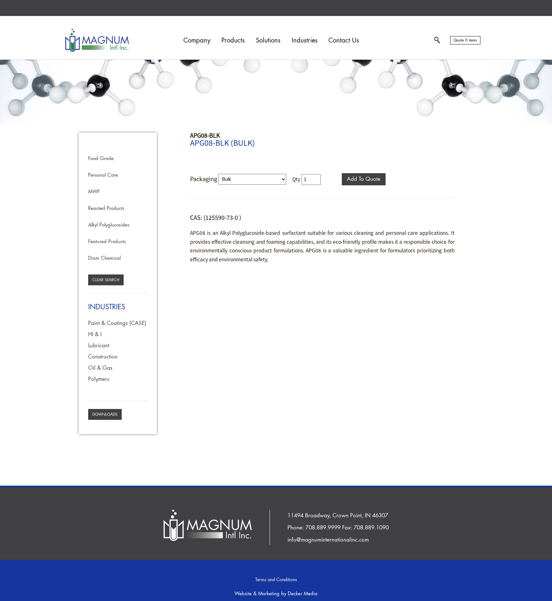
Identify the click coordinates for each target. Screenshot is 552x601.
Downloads (105, 414)
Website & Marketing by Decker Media (276, 593)
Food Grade (101, 158)
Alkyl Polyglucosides (108, 225)
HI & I (95, 334)
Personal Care (103, 175)
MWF (94, 191)
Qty (296, 178)
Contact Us (343, 40)
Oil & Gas (100, 368)
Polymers (98, 379)
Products (233, 40)
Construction (103, 356)
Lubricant (98, 345)
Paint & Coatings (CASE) (117, 323)
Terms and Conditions (276, 579)
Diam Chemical (104, 258)
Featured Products (107, 241)
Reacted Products (106, 208)
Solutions (268, 40)
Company (197, 40)
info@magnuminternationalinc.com (328, 540)
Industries (305, 40)
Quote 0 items (465, 40)
